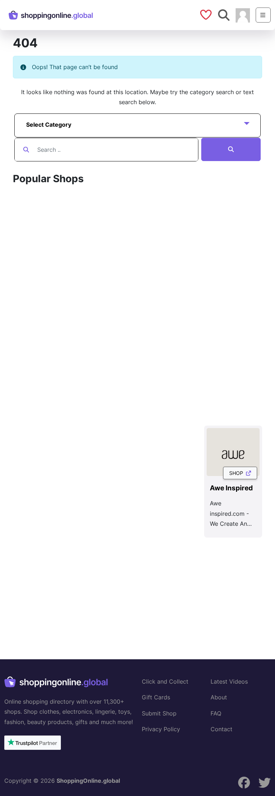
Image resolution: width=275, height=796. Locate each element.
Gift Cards (156, 697)
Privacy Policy (161, 729)
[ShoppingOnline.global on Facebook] (244, 783)
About (219, 697)
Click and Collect (165, 681)
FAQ (216, 713)
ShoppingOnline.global (88, 780)
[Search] (231, 149)
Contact (221, 729)
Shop (237, 473)
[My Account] (243, 14)
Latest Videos (229, 681)
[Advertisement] (144, 589)
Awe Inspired (231, 488)
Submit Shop (159, 713)
